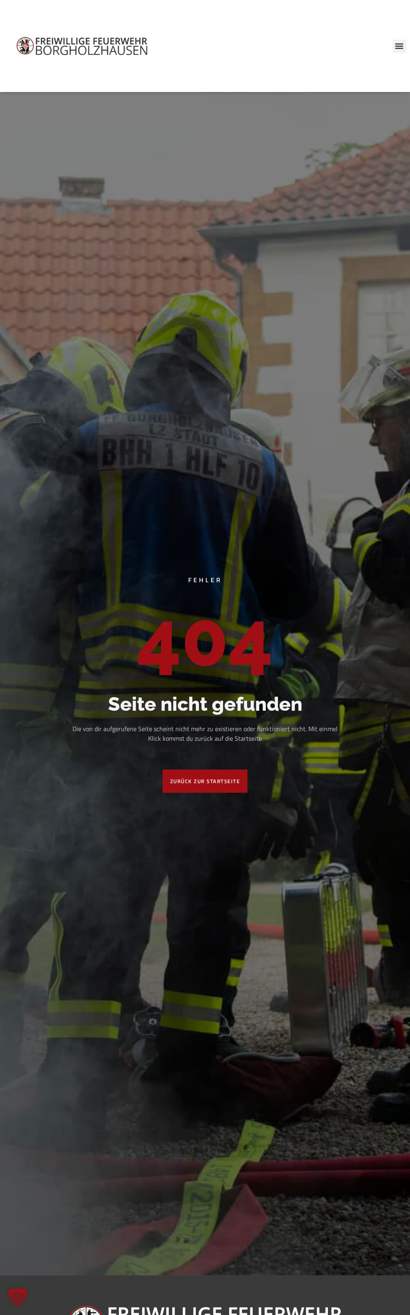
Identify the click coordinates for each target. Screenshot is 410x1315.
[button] (399, 46)
